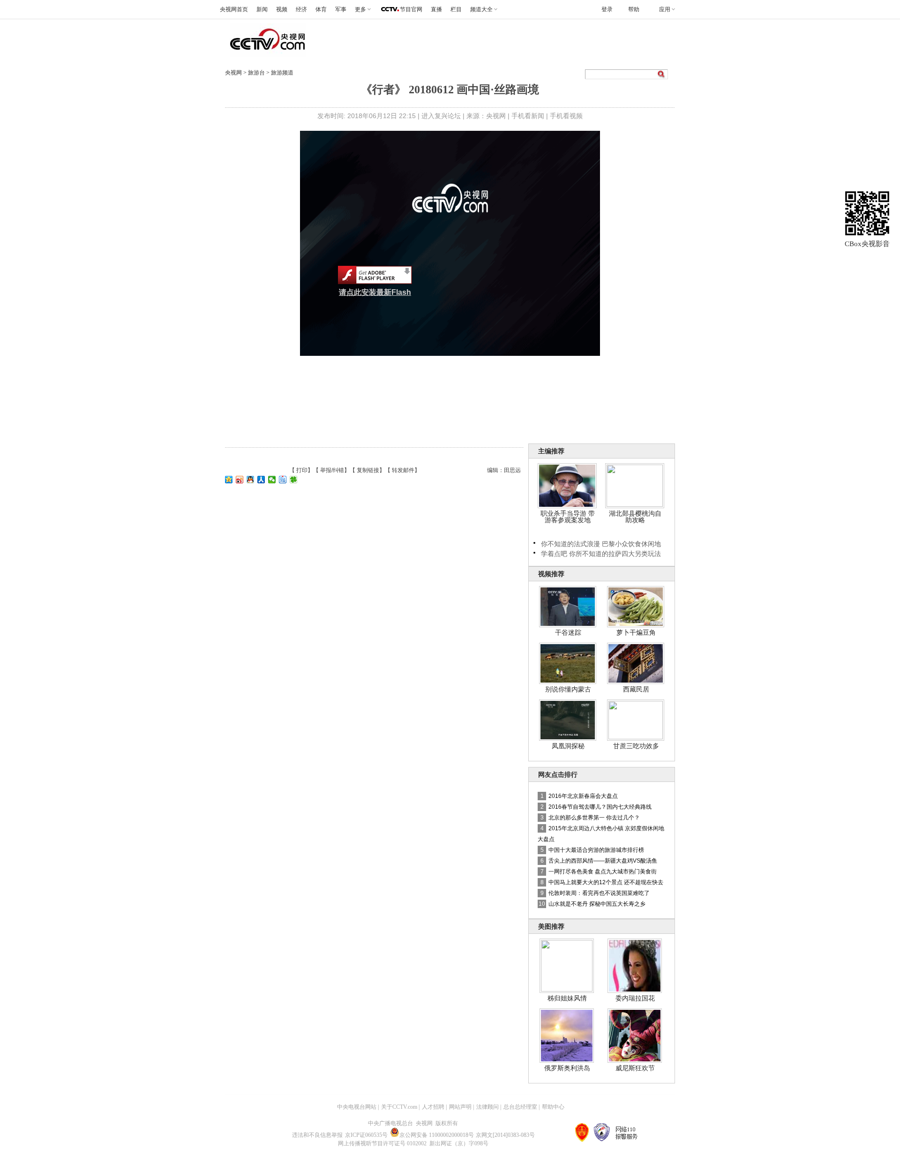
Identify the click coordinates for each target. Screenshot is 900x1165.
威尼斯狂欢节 (635, 1068)
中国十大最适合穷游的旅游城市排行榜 (596, 850)
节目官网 (411, 9)
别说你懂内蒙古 (568, 689)
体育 (321, 9)
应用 (664, 9)
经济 (301, 9)
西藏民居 (636, 689)
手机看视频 (566, 116)
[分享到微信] (272, 479)
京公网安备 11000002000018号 (436, 1135)
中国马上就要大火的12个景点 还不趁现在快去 (605, 882)
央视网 (233, 72)
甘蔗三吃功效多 (636, 746)
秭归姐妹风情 (567, 998)
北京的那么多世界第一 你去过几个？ (594, 817)
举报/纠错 (332, 470)
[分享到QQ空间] (229, 479)
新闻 (262, 9)
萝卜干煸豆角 (636, 632)
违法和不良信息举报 (317, 1135)
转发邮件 (403, 470)
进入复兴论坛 (441, 116)
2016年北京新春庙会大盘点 (583, 796)
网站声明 (460, 1107)
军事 (340, 9)
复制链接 (368, 470)
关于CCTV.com (399, 1107)
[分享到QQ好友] (251, 479)
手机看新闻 (527, 116)
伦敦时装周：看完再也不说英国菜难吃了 (599, 893)
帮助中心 (553, 1107)
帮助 (633, 9)
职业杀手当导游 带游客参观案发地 (567, 517)
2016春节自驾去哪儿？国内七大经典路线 (600, 807)
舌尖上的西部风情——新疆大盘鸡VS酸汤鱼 (602, 860)
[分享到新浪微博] (240, 479)
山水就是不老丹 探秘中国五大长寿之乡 (596, 904)
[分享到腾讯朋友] (294, 479)
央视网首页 (234, 9)
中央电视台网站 (356, 1107)
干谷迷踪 (568, 632)
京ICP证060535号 (366, 1135)
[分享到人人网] (261, 479)
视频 (281, 9)
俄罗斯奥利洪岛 (567, 1068)
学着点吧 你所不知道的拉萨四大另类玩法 (601, 553)
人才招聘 (433, 1107)
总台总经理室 (520, 1107)
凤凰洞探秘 (568, 746)
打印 (302, 470)
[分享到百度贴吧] (283, 479)
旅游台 (257, 72)
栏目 (456, 9)
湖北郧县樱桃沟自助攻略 (635, 517)
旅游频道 (282, 72)
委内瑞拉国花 (635, 998)
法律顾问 (487, 1107)
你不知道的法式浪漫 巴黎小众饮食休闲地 (601, 544)
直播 (436, 9)
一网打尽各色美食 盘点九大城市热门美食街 (602, 871)
